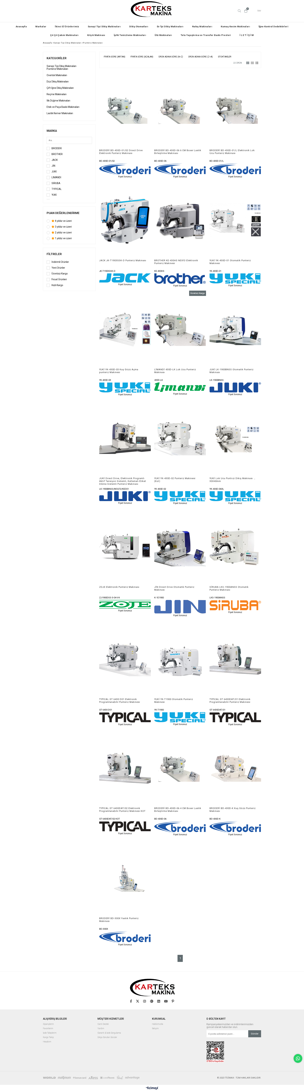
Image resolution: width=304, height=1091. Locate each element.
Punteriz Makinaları (57, 68)
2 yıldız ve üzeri (63, 232)
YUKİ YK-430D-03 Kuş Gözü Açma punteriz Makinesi (118, 371)
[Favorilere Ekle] (125, 125)
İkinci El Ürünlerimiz (67, 26)
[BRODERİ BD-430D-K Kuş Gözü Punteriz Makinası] (235, 768)
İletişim (155, 1028)
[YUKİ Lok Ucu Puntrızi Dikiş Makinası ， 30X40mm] (235, 438)
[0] (245, 10)
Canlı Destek (103, 1024)
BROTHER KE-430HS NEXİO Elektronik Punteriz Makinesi (176, 262)
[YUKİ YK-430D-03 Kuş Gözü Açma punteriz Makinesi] (125, 329)
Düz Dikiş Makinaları (58, 81)
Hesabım (47, 1042)
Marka (52, 130)
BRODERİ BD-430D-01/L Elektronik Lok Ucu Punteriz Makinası (232, 151)
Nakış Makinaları (202, 26)
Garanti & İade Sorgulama (109, 1033)
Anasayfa (21, 26)
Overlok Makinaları (57, 75)
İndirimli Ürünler (60, 262)
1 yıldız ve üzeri (63, 238)
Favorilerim (48, 1028)
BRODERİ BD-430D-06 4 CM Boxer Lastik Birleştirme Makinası (177, 809)
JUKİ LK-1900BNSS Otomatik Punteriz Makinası (232, 371)
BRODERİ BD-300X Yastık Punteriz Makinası (119, 919)
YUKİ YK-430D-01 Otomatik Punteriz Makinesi (230, 262)
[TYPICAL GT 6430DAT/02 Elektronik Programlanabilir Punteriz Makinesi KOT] (125, 768)
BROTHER (57, 154)
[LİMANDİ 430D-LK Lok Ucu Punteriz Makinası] (180, 329)
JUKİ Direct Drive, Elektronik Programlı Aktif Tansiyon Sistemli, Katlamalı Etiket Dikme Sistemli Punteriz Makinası (122, 481)
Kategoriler (56, 58)
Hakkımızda (157, 1024)
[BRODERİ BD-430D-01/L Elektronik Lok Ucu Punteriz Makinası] (235, 110)
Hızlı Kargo (57, 285)
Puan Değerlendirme (63, 213)
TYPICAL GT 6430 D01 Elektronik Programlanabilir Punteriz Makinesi (119, 700)
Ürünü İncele (137, 125)
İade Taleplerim (49, 1033)
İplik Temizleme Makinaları (130, 35)
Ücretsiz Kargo (60, 273)
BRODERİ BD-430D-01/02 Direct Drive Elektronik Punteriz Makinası (121, 151)
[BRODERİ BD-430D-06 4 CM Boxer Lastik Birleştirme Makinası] (180, 768)
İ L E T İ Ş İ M (247, 35)
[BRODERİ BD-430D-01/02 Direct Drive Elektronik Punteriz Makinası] (125, 110)
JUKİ (54, 171)
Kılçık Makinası (96, 35)
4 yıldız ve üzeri (63, 220)
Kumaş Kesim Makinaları (235, 26)
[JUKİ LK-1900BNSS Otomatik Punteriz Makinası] (235, 329)
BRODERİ (57, 148)
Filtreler (54, 254)
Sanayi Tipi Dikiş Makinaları (104, 26)
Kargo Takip (48, 1037)
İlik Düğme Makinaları (58, 100)
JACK (55, 160)
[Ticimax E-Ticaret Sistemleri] (152, 1088)
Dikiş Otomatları (138, 26)
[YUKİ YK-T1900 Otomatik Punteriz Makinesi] (180, 659)
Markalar (40, 26)
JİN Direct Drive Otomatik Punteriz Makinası (174, 588)
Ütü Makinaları (163, 35)
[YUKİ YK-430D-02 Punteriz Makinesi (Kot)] (180, 438)
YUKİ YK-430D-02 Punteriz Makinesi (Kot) (174, 479)
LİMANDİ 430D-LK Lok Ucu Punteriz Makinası (175, 371)
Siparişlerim (48, 1024)
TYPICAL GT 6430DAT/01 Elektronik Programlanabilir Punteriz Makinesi (230, 700)
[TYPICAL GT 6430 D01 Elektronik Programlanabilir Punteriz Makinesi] (125, 659)
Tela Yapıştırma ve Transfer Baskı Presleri (206, 35)
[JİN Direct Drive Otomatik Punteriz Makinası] (180, 547)
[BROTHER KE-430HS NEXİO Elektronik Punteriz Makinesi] (180, 220)
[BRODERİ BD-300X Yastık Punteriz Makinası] (125, 878)
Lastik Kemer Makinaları (60, 113)
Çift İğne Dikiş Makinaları (60, 87)
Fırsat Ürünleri (59, 279)
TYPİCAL (57, 189)
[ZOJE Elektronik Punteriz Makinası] (125, 547)
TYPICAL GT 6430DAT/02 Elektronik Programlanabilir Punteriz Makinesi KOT (122, 809)
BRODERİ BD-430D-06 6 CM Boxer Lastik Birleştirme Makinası (177, 151)
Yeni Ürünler (58, 267)
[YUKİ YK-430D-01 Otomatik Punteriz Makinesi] (235, 220)
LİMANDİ (56, 177)
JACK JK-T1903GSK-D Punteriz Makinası (122, 260)
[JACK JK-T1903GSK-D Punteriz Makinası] (125, 220)
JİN (53, 165)
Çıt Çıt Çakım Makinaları (64, 35)
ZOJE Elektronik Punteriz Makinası (119, 587)
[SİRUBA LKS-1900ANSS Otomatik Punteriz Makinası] (235, 547)
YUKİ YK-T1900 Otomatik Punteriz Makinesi (173, 700)
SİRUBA (56, 183)
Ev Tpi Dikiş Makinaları (170, 26)
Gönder (254, 1033)
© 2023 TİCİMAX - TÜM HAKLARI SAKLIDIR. (239, 1077)
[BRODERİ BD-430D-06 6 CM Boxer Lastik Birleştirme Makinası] (180, 110)
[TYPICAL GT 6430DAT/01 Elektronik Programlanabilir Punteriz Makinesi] (235, 659)
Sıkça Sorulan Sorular (107, 1037)
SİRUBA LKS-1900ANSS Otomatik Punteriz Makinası (229, 588)
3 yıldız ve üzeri (63, 226)
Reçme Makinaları (56, 94)
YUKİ (54, 194)
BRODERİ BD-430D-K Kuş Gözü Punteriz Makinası (233, 809)
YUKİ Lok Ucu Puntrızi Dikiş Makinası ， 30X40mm (233, 479)
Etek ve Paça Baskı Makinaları (63, 107)
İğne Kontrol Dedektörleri (273, 26)
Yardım (100, 1028)
